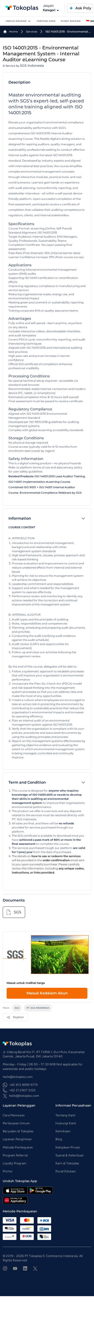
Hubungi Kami (65, 1123)
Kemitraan (62, 1131)
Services (31, 31)
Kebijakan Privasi (67, 1147)
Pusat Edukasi (71, 21)
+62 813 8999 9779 (23, 1085)
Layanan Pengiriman (17, 1139)
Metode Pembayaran (18, 1147)
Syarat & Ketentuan (69, 1155)
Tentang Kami (46, 21)
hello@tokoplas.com (24, 1096)
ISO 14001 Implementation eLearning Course (39, 481)
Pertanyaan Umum (16, 1123)
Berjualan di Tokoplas (18, 1131)
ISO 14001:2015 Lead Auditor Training (59, 476)
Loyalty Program (14, 1163)
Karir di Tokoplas (67, 1163)
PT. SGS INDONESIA (37, 1007)
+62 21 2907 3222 (22, 1090)
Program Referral (15, 1155)
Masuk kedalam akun (47, 993)
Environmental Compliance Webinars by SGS (51, 492)
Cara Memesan (14, 1115)
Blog (58, 1139)
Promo (7, 1171)
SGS (17, 1007)
